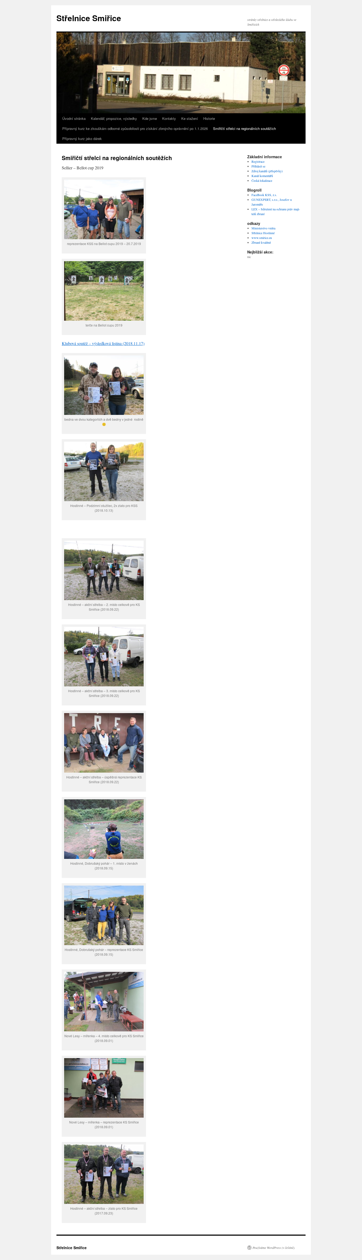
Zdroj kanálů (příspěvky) (267, 171)
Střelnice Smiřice (88, 18)
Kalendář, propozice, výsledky (114, 118)
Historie (209, 118)
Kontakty (169, 118)
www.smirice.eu (261, 237)
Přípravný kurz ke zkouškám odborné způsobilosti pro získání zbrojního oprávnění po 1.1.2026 (135, 128)
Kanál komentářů (262, 176)
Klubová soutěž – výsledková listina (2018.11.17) (103, 343)
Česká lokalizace (261, 180)
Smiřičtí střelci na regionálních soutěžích (244, 128)
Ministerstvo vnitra (263, 228)
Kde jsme (149, 118)
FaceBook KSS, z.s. (264, 195)
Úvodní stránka (74, 118)
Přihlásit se (258, 166)
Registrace (257, 161)
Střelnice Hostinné (263, 233)
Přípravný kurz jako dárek (82, 138)
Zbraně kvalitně (261, 242)
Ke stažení (189, 118)
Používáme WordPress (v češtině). (274, 1247)
